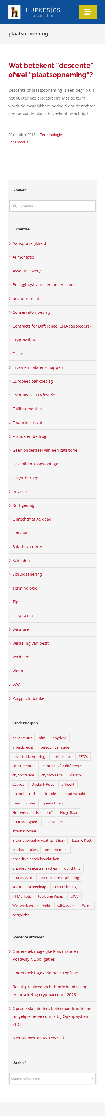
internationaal (24, 831)
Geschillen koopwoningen (37, 464)
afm (42, 738)
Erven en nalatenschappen (38, 367)
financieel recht (25, 793)
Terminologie (51, 134)
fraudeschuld (74, 793)
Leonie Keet (82, 840)
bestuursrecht (26, 298)
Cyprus (18, 784)
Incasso (20, 491)
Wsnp (87, 905)
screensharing (65, 886)
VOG (17, 684)
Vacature (21, 629)
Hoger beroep (25, 477)
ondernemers (56, 849)
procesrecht (22, 877)
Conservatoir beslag (31, 312)
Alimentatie (23, 257)
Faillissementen (27, 408)
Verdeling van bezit (31, 643)
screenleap (37, 886)
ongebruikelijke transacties (34, 868)
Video (18, 670)
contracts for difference (62, 765)
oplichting (72, 868)
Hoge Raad (69, 812)
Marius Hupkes (25, 849)
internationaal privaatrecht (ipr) (38, 840)
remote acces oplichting (59, 877)
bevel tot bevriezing (28, 756)
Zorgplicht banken (30, 698)
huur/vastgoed (24, 821)
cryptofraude (23, 775)
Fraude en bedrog (29, 436)
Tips (16, 601)
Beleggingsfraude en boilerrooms (44, 284)
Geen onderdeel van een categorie (45, 450)
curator (76, 775)
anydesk (60, 738)
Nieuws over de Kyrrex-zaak (39, 1038)
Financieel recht (28, 422)
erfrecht (67, 784)
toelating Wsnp (50, 896)
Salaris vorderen (28, 546)
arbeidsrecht (22, 747)
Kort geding (23, 505)
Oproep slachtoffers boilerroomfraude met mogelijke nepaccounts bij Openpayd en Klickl (53, 1016)
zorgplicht (20, 915)
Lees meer (16, 141)
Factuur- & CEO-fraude (34, 395)
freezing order (24, 803)
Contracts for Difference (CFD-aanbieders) (52, 326)
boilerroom (61, 756)
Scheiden (21, 560)
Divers (18, 353)
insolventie (54, 821)
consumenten (24, 765)
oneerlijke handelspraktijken (35, 859)
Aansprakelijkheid (29, 243)
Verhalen (21, 657)
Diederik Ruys (42, 784)
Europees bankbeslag (33, 381)
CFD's (83, 756)
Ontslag (20, 532)
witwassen (66, 905)
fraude (50, 793)
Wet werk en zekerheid (31, 905)
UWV (75, 896)
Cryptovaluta (24, 339)
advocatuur (22, 738)
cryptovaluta (52, 775)
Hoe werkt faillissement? (32, 812)
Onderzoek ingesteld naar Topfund (45, 973)
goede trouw (53, 803)
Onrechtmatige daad (32, 519)
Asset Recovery (27, 271)
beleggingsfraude (55, 747)
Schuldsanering (27, 574)
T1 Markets (21, 896)
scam (16, 886)
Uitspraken (23, 615)
